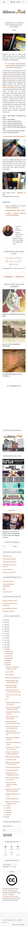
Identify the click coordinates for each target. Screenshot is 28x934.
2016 (5, 642)
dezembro (8, 651)
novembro (8, 653)
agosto (7, 660)
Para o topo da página (18, 924)
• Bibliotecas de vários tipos (10, 561)
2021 (5, 631)
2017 (5, 640)
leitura (20, 268)
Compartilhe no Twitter (14, 261)
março (7, 810)
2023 (5, 626)
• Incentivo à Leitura (7, 569)
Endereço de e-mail (7, 826)
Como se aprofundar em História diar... (14, 315)
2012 (5, 816)
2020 (5, 633)
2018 (5, 638)
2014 (5, 647)
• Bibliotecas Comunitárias (9, 559)
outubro (8, 655)
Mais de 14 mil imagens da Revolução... (11, 345)
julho (7, 662)
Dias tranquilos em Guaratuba (12, 767)
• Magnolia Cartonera (8, 581)
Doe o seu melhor (9, 671)
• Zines (4, 589)
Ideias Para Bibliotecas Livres (10, 608)
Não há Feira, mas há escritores (13, 677)
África (12, 268)
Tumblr (17, 854)
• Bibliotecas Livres (7, 556)
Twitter (11, 854)
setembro (8, 658)
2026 (5, 620)
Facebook (5, 854)
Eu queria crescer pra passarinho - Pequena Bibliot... (11, 784)
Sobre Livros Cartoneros (9, 611)
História (16, 268)
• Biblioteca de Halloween (9, 572)
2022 (5, 629)
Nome (4, 830)
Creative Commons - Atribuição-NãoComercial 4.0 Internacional (12, 894)
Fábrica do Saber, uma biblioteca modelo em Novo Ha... (12, 732)
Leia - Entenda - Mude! (10, 759)
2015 (5, 644)
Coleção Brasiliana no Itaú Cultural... (12, 375)
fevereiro (8, 812)
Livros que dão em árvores (11, 770)
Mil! (6, 699)
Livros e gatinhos (9, 674)
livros (23, 268)
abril (7, 807)
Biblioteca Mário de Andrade (12, 756)
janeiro (7, 814)
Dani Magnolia (18, 229)
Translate (13, 866)
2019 (5, 635)
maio (7, 805)
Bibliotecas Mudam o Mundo (10, 600)
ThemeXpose (15, 920)
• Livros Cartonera (7, 591)
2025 (5, 622)
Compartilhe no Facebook (14, 258)
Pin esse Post (15, 264)
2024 (5, 624)
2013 (5, 649)
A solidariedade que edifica (12, 798)
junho (7, 664)
